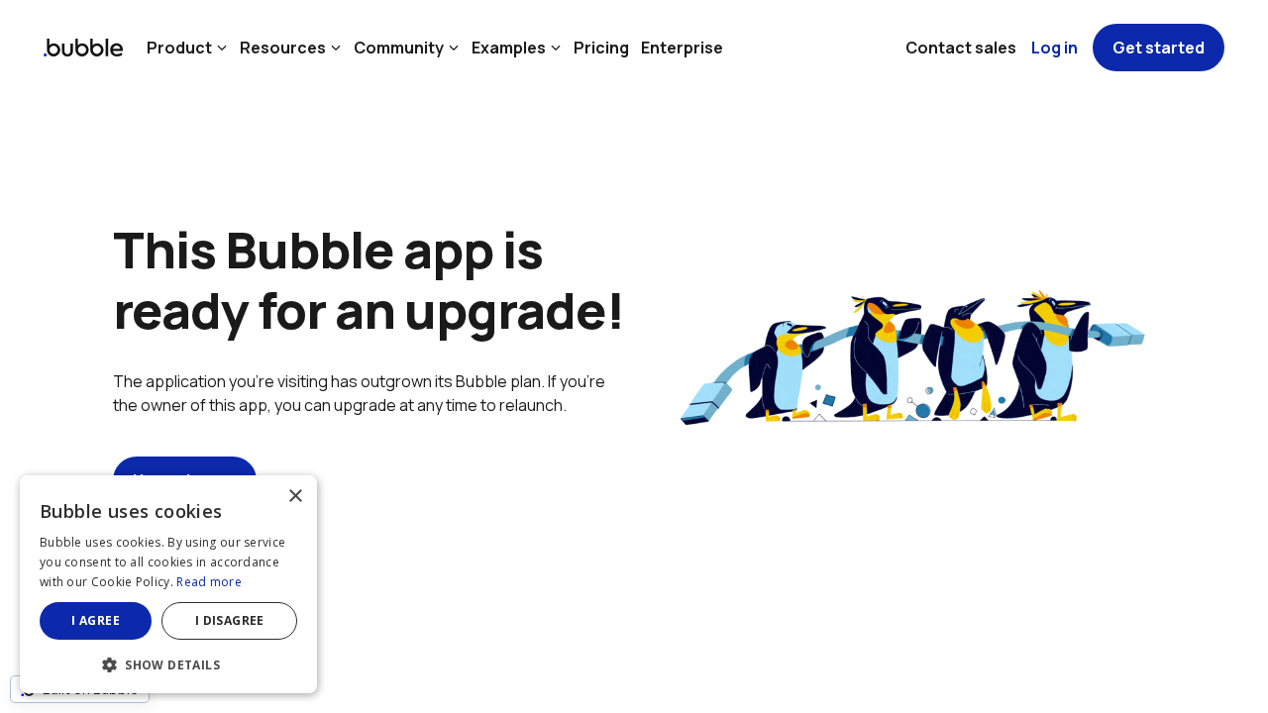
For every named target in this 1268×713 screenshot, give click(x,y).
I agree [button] (95, 620)
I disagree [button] (229, 620)
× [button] (294, 496)
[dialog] (168, 584)
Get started (1158, 47)
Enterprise (682, 47)
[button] (168, 663)
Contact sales (960, 47)
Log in (1054, 47)
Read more (209, 581)
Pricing (601, 47)
